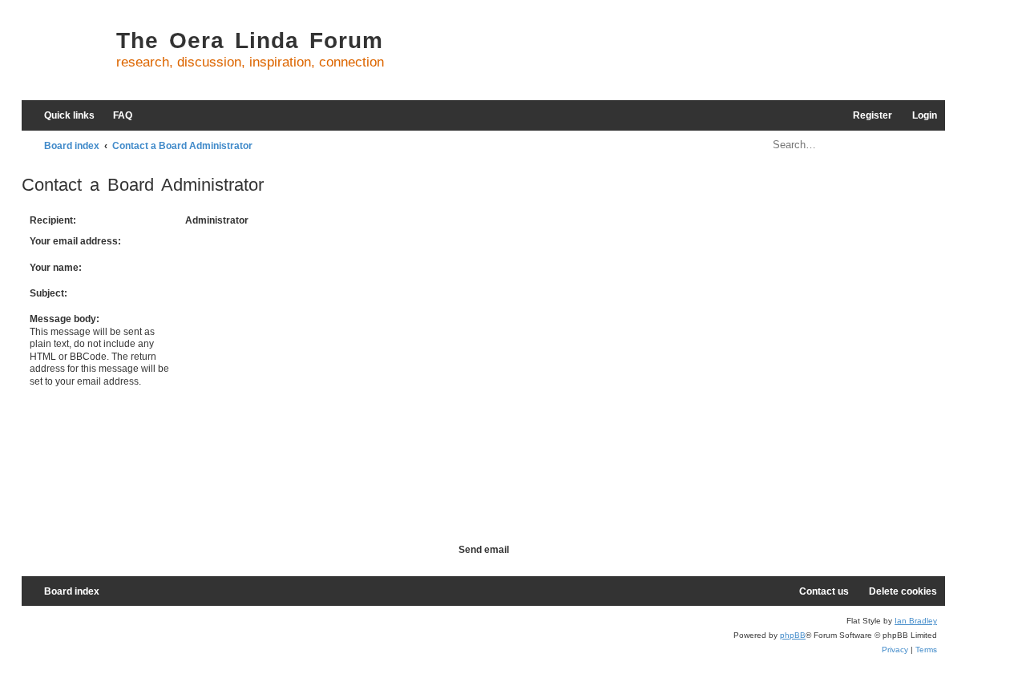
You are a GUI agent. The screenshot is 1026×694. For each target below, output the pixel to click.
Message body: (64, 319)
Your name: (56, 267)
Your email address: (75, 241)
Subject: (48, 293)
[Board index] (65, 56)
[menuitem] (115, 116)
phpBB (793, 635)
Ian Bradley (916, 620)
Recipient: (53, 220)
